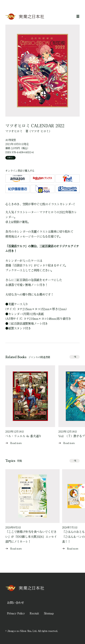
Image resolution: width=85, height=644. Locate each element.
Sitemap (49, 613)
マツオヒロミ (13, 131)
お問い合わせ (15, 602)
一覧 (74, 357)
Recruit (34, 613)
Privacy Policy (16, 613)
